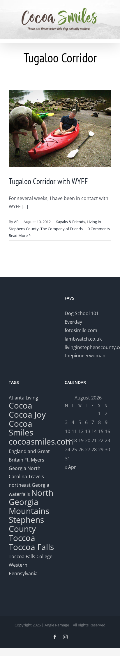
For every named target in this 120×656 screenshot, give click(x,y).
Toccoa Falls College (30, 556)
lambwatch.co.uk (83, 339)
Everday (73, 322)
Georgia (18, 468)
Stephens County (26, 524)
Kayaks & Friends (70, 221)
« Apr (70, 467)
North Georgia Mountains (31, 501)
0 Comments (99, 228)
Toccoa (22, 537)
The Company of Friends (61, 228)
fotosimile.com (81, 330)
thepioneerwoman (85, 355)
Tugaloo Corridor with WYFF (48, 181)
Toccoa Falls (31, 546)
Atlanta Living (23, 397)
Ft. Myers (34, 460)
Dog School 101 (82, 313)
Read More (18, 235)
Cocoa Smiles (21, 428)
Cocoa (20, 405)
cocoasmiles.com (41, 441)
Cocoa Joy (27, 414)
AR (16, 221)
